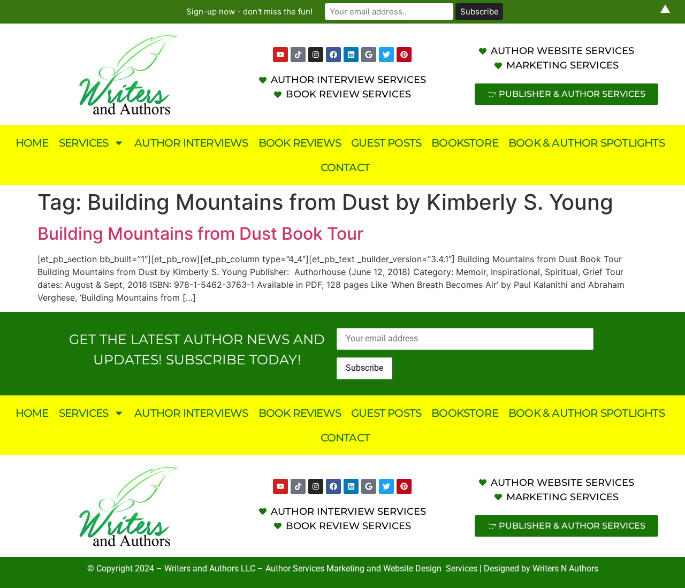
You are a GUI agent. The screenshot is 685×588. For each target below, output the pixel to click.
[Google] (368, 54)
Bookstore (464, 142)
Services (84, 142)
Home (32, 142)
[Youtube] (280, 54)
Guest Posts (386, 142)
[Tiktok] (298, 54)
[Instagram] (315, 54)
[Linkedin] (351, 54)
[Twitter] (386, 54)
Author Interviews (191, 142)
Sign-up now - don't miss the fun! (249, 11)
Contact (345, 167)
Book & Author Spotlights (586, 142)
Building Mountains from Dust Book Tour (200, 233)
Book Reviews (299, 142)
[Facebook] (333, 54)
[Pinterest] (404, 54)
